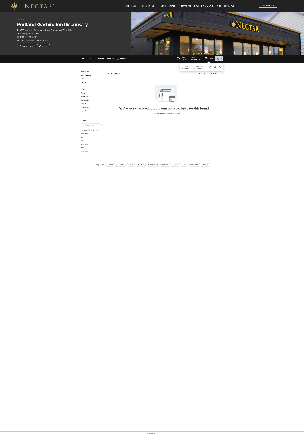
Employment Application (204, 6)
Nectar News (185, 6)
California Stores (167, 6)
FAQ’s (219, 6)
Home (126, 6)
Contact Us (229, 6)
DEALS (133, 6)
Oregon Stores (148, 6)
